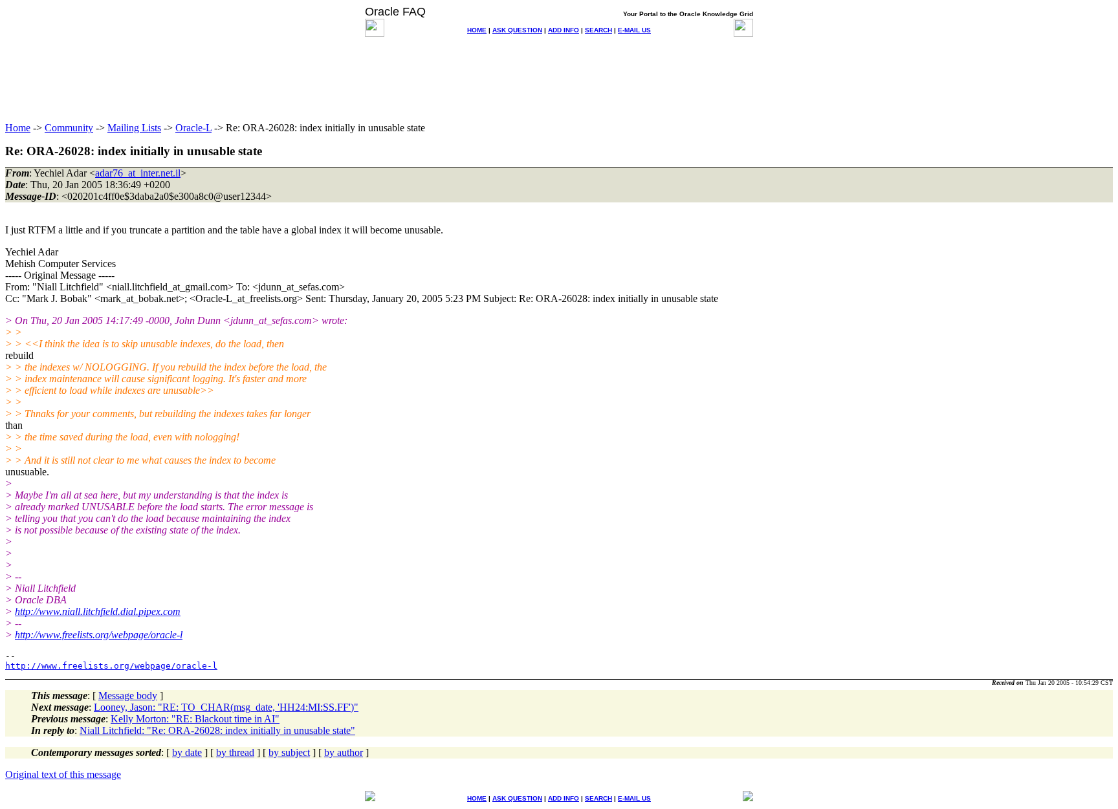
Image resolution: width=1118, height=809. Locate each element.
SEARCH (598, 30)
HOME (477, 30)
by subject (289, 752)
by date (187, 752)
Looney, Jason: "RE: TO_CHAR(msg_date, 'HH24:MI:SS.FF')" (226, 707)
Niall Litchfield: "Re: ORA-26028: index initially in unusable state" (217, 730)
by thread (235, 752)
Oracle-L (193, 127)
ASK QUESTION (517, 30)
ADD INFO (563, 30)
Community (69, 127)
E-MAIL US (634, 30)
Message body (127, 695)
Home (17, 127)
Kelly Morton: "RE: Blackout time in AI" (195, 718)
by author (343, 752)
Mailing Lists (134, 127)
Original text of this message (63, 774)
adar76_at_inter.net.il (138, 172)
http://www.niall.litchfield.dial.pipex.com (98, 611)
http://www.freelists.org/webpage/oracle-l (98, 634)
